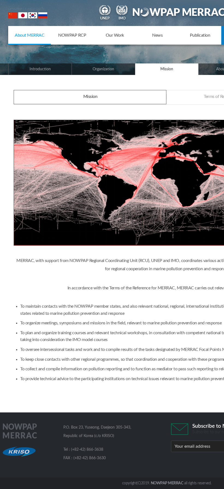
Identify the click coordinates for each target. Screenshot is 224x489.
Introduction (40, 69)
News (157, 35)
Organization (103, 69)
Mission (166, 69)
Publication (200, 35)
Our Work (115, 35)
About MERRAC (29, 35)
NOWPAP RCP (72, 35)
